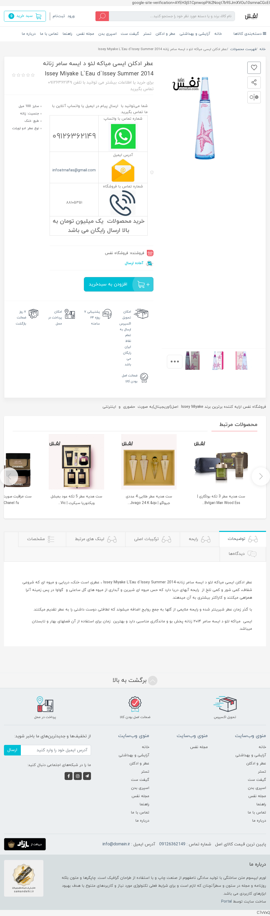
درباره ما (29, 34)
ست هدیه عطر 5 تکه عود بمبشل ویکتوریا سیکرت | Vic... (76, 500)
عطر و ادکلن (165, 34)
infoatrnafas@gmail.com (74, 170)
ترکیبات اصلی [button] (147, 539)
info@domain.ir (116, 844)
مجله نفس (85, 34)
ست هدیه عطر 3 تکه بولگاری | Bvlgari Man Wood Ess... (221, 500)
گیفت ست (130, 34)
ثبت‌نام (59, 16)
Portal (226, 901)
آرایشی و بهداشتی (195, 34)
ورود (71, 16)
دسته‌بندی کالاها (248, 34)
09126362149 (172, 844)
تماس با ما (49, 34)
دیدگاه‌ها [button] (237, 554)
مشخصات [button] (36, 539)
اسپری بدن (107, 34)
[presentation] (174, 362)
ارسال (12, 750)
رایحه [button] (194, 539)
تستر (147, 34)
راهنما (67, 34)
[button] (25, 16)
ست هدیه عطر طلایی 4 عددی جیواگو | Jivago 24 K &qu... (149, 500)
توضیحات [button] (237, 539)
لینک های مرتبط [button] (90, 539)
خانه (218, 34)
